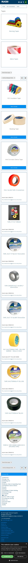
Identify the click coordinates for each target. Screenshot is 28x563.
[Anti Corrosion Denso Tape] (14, 150)
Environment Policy (6, 529)
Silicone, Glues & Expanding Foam (12, 484)
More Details (14, 106)
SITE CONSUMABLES (11, 6)
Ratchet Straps (7, 492)
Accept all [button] (7, 556)
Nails (4, 482)
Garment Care (4, 537)
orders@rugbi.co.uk (7, 520)
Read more (19, 550)
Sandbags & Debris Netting (10, 490)
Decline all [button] (20, 556)
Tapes (18, 6)
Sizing (2, 539)
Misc (4, 504)
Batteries (6, 477)
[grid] (22, 78)
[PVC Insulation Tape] (14, 88)
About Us (3, 524)
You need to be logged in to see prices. (12, 199)
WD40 (5, 503)
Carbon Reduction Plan (7, 530)
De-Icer (5, 500)
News (2, 541)
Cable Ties (6, 479)
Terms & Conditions (6, 533)
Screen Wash (6, 501)
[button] (14, 560)
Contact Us (4, 525)
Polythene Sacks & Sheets (10, 485)
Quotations (4, 522)
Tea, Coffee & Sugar (8, 496)
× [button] (26, 543)
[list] (25, 78)
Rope (4, 488)
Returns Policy (5, 535)
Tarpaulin (5, 493)
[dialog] (14, 552)
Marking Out (6, 481)
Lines (4, 487)
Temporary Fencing (8, 498)
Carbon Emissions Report (7, 532)
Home (3, 6)
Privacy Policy (4, 527)
